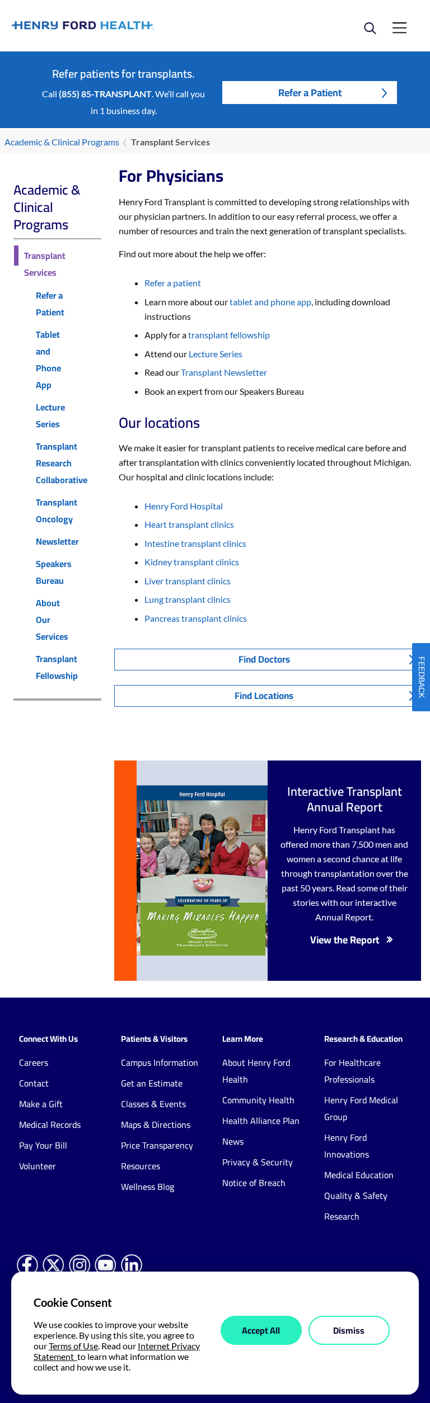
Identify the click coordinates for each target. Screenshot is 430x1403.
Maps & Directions (155, 1124)
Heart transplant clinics (189, 524)
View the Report (344, 940)
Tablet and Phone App (48, 359)
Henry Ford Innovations (346, 1146)
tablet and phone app (270, 301)
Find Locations (264, 696)
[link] (113, 25)
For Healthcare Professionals (352, 1071)
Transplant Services (45, 264)
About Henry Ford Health (256, 1071)
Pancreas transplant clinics (195, 618)
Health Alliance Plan (261, 1120)
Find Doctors (264, 659)
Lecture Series (50, 415)
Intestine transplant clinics (195, 543)
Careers (33, 1062)
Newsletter (57, 541)
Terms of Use (73, 1345)
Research (341, 1216)
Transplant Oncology (56, 510)
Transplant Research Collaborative (61, 463)
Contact (34, 1083)
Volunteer (37, 1166)
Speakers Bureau (54, 572)
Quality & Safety (355, 1195)
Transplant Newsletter (224, 372)
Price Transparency (157, 1145)
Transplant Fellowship (57, 667)
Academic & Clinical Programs (61, 141)
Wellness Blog (147, 1186)
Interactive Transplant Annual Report (344, 799)
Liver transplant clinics (187, 580)
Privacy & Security (257, 1162)
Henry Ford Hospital (183, 505)
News (233, 1141)
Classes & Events (153, 1103)
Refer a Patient (310, 92)
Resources (140, 1166)
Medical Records (50, 1124)
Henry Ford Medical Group (361, 1108)
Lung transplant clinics (187, 599)
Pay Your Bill (43, 1145)
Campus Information (159, 1062)
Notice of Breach (254, 1182)
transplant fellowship (228, 334)
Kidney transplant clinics (191, 561)
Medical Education (359, 1174)
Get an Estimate (152, 1083)
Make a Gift (41, 1103)
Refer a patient (172, 282)
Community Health (258, 1100)
